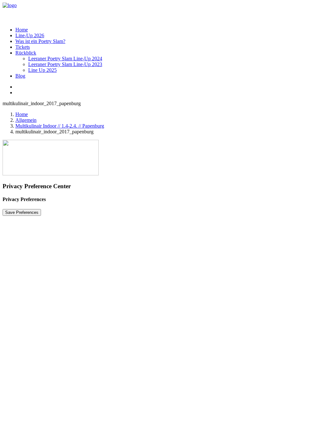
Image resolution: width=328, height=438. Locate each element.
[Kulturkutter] (164, 12)
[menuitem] (170, 30)
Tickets (22, 47)
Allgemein (26, 120)
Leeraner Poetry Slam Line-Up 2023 (65, 64)
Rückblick (25, 52)
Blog (20, 76)
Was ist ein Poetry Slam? (40, 41)
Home (21, 29)
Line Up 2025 (42, 70)
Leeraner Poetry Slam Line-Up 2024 (65, 58)
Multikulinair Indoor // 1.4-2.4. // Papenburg (59, 126)
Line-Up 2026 (29, 35)
